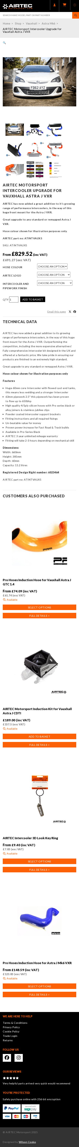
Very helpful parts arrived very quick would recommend (36, 1083)
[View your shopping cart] (64, 6)
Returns (8, 1040)
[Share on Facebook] (74, 311)
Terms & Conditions (15, 1022)
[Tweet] (70, 311)
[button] (4, 42)
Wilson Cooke (27, 1142)
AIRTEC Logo (12, 275)
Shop (18, 23)
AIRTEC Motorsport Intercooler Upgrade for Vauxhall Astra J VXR (32, 30)
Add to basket (32, 299)
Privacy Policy (11, 1027)
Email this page (56, 311)
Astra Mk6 (48, 23)
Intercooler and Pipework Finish (16, 286)
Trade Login (10, 1035)
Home (6, 23)
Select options (39, 607)
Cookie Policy (11, 1031)
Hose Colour (12, 267)
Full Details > (39, 615)
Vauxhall (31, 23)
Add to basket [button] (40, 736)
